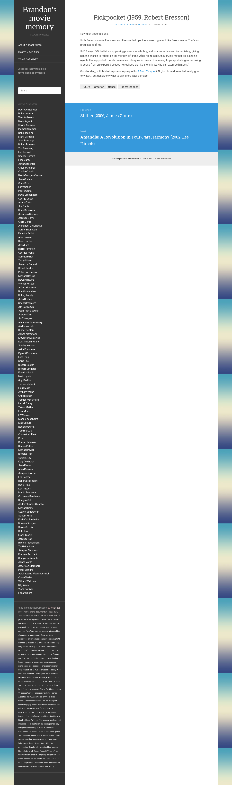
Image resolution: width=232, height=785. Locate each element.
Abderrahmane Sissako (31, 504)
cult (37, 681)
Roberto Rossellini (28, 480)
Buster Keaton (26, 330)
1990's (21, 616)
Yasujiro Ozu (25, 430)
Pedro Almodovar (27, 109)
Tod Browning (25, 148)
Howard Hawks (26, 279)
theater (21, 662)
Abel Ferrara (25, 237)
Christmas (22, 693)
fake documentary (47, 708)
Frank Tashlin (25, 535)
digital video (23, 666)
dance (43, 643)
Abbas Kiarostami (27, 334)
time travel (26, 658)
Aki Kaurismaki (26, 326)
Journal (53, 712)
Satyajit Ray (24, 457)
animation (28, 616)
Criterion (49, 616)
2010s (51, 608)
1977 (58, 670)
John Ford (23, 245)
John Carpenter (26, 163)
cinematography (24, 705)
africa (26, 627)
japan (20, 619)
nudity (28, 724)
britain (29, 623)
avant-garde (40, 627)
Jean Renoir (24, 465)
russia (37, 639)
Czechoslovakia (24, 732)
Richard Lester (26, 365)
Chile (26, 739)
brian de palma (30, 759)
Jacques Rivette (27, 473)
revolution (22, 677)
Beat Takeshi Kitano (29, 341)
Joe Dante (23, 206)
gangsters (41, 650)
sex (53, 643)
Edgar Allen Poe (46, 743)
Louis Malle (24, 388)
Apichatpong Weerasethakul (33, 573)
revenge (37, 631)
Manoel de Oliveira (28, 419)
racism (21, 650)
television (22, 623)
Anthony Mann (26, 392)
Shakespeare (30, 701)
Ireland (39, 759)
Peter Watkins (25, 569)
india (25, 689)
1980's (50, 612)
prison (57, 650)
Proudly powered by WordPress (126, 159)
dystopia (51, 677)
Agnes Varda (25, 562)
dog (40, 681)
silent (48, 627)
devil (30, 689)
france (43, 616)
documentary (41, 612)
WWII (58, 639)
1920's (32, 627)
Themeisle (166, 159)
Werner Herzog (26, 283)
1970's (56, 612)
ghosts (21, 627)
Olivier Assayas (26, 125)
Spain (37, 654)
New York (30, 631)
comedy (32, 646)
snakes (26, 766)
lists (54, 623)
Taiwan (46, 732)
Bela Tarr (23, 531)
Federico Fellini (26, 233)
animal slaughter (50, 701)
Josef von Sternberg (29, 566)
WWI (37, 708)
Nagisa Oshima (26, 426)
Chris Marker (25, 395)
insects (40, 732)
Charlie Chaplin (26, 171)
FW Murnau (24, 415)
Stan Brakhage (26, 140)
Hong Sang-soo (44, 755)
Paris (33, 720)
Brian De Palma (26, 210)
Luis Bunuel (24, 152)
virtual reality (48, 766)
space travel (46, 646)
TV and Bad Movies (28, 59)
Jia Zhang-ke (25, 318)
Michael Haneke (26, 276)
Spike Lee (23, 361)
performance (55, 755)
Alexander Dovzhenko (30, 225)
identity (44, 623)
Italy (58, 623)
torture (34, 705)
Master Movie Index (28, 52)
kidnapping (23, 643)
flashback (31, 728)
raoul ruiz (22, 674)
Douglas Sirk (25, 500)
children (31, 639)
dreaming (31, 681)
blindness (22, 712)
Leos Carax (24, 160)
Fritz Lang (23, 357)
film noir (32, 739)
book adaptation (35, 666)
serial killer (47, 681)
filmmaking (29, 619)
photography (47, 666)
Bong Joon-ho (25, 133)
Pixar (21, 438)
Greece (45, 763)
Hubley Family (25, 295)
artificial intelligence (48, 693)
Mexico (54, 646)
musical (56, 619)
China (42, 635)
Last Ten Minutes (32, 670)
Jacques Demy (26, 218)
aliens (51, 631)
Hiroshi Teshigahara (29, 542)
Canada (43, 654)
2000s (20, 612)
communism (23, 747)
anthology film (49, 658)
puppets (46, 720)
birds (50, 623)
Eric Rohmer (24, 477)
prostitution (50, 728)
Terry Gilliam (25, 260)
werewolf (22, 755)
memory (28, 662)
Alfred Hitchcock (27, 287)
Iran (48, 670)
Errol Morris (24, 411)
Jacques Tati (25, 539)
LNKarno (33, 650)
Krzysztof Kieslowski (29, 338)
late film (38, 720)
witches (35, 662)
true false (37, 623)
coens (45, 759)
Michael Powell (26, 449)
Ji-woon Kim (25, 314)
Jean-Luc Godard (27, 264)
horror (26, 612)
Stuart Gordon (25, 268)
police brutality (37, 658)
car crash (48, 739)
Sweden (39, 701)
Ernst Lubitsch (25, 372)
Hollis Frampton (26, 248)
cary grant (22, 728)
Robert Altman (26, 113)
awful (26, 650)
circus (47, 712)
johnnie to (46, 697)
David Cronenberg (28, 194)
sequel (37, 619)
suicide (54, 627)
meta (51, 685)
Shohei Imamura (27, 303)
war (19, 658)
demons (52, 662)
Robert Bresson (26, 144)
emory (46, 662)
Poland (39, 736)
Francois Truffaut (27, 554)
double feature (53, 654)
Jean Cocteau (25, 179)
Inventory (40, 739)
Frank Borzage (26, 136)
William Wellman (27, 581)
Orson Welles (25, 577)
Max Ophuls (24, 422)
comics (25, 646)
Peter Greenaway (27, 272)
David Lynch (24, 376)
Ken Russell (24, 488)
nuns (51, 763)
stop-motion (23, 635)
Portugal (43, 670)
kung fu (21, 670)
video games (55, 732)
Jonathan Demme (28, 214)
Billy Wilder (24, 585)
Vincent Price (52, 751)
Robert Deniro (34, 743)
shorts (32, 612)
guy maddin (40, 728)
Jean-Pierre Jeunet (28, 310)
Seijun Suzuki (25, 527)
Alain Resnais (25, 469)
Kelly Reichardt (26, 461)
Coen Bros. (24, 183)
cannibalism (32, 685)
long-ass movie (44, 674)
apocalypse (23, 639)
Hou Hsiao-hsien (27, 291)
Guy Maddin (24, 380)
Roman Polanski (27, 442)
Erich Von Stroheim (28, 519)
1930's (49, 619)
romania (42, 747)
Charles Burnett (26, 156)
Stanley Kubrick (26, 345)
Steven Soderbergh (28, 511)
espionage (43, 677)
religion (38, 643)
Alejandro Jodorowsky (30, 322)
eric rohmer (32, 736)
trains (49, 643)
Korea (57, 658)
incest (34, 732)
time (29, 712)
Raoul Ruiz (24, 484)
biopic (20, 759)
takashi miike (24, 716)
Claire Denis (24, 221)
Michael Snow (25, 508)
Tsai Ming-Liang (26, 546)
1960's (36, 616)
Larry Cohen (24, 187)
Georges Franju (26, 252)
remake (31, 643)
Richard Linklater (27, 368)
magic (40, 662)
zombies (49, 635)
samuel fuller (32, 674)
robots (32, 654)
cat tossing (45, 724)
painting (52, 639)
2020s (57, 608)
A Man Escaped (146, 71)
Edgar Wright (25, 593)
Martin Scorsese (27, 492)
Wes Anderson (26, 117)
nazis (37, 646)
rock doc (45, 631)
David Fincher (25, 241)
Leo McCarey (25, 403)
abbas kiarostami (53, 747)
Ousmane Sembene (29, 496)
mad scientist (43, 685)
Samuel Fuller (25, 256)
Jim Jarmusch (26, 307)
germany (21, 631)
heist (29, 697)
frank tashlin (53, 759)
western (36, 635)
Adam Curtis (25, 202)
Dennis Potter (25, 446)
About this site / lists (29, 45)
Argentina (22, 697)
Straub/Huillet (25, 515)
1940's (43, 619)
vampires (45, 639)
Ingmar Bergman (27, 129)
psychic (43, 716)
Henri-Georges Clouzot (30, 175)
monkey (53, 720)
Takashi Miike (25, 407)
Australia (54, 674)
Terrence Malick (26, 384)
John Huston (25, 299)
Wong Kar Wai (25, 589)
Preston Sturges (27, 523)
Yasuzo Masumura (28, 399)
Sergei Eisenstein (27, 229)
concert (32, 708)
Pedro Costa (25, 190)
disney (55, 666)
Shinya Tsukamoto (28, 558)
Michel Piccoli (48, 736)
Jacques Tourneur (28, 550)
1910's (26, 708)
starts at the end (53, 716)
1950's (57, 616)
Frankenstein (31, 755)
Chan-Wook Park (27, 434)
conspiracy (54, 724)
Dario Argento (25, 121)
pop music (50, 650)
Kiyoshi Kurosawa (27, 353)
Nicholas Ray (25, 453)
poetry (53, 670)
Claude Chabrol (26, 167)
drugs (30, 635)
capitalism (36, 724)
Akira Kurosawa (26, 349)
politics (57, 631)
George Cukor (25, 198)
